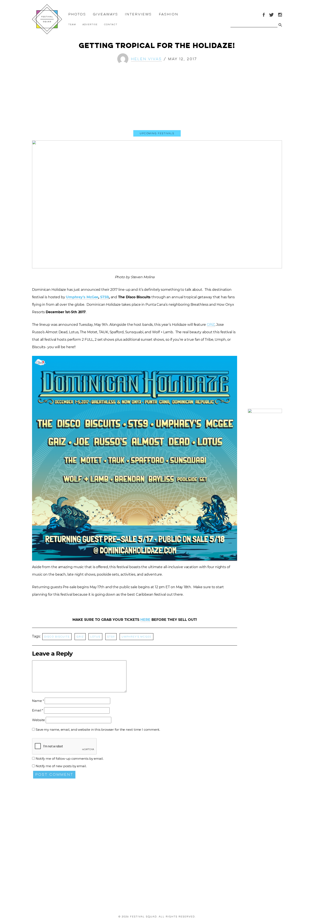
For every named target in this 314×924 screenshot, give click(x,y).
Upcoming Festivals (157, 133)
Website (38, 720)
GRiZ (211, 325)
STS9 (104, 297)
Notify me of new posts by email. (61, 766)
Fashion (168, 14)
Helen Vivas (146, 59)
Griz (80, 636)
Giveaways (105, 14)
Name (38, 701)
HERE (145, 620)
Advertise (90, 24)
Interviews (138, 14)
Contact (110, 24)
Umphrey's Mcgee (136, 636)
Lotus (95, 636)
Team (72, 24)
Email (37, 710)
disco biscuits (57, 636)
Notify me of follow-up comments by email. (69, 759)
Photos (77, 14)
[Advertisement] (157, 101)
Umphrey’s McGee (82, 297)
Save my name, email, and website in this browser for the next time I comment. (98, 730)
